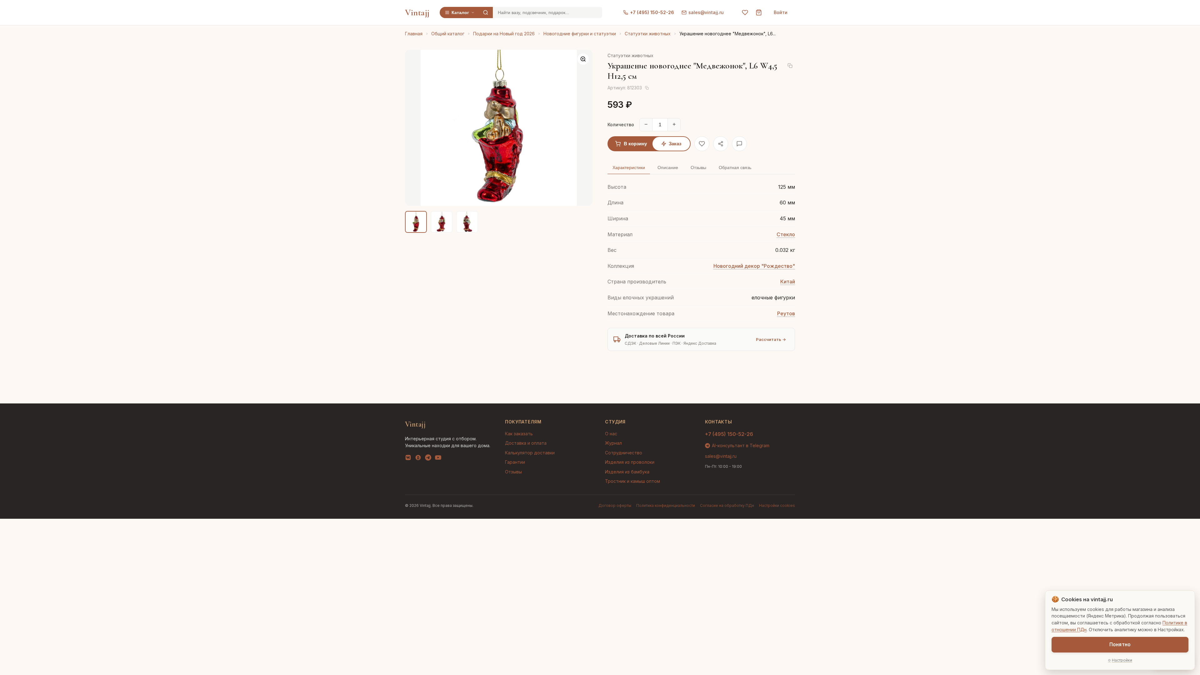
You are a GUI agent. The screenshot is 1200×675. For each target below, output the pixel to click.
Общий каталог (447, 33)
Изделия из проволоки (629, 462)
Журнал (613, 443)
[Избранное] (745, 12)
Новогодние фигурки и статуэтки (579, 33)
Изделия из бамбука (627, 471)
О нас (611, 433)
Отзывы (513, 471)
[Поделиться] (720, 143)
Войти (781, 12)
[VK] (408, 458)
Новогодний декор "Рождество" (754, 266)
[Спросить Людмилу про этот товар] (739, 143)
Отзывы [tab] (698, 167)
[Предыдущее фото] (415, 128)
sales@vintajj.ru (706, 12)
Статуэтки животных (648, 33)
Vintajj (417, 12)
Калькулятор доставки (530, 452)
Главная (413, 33)
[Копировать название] (790, 66)
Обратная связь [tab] (735, 167)
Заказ (675, 143)
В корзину (635, 143)
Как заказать (519, 433)
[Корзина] (758, 12)
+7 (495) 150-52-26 (652, 12)
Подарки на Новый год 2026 (504, 33)
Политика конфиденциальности (665, 505)
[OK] (418, 458)
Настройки (1122, 660)
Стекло (786, 234)
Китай (787, 281)
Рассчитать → (771, 339)
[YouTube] (438, 458)
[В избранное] (701, 143)
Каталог (460, 12)
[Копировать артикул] (647, 88)
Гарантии (515, 462)
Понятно (1120, 645)
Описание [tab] (668, 167)
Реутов (786, 313)
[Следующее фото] (582, 128)
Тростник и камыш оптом (632, 481)
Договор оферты (614, 505)
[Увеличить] (583, 59)
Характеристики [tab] (628, 167)
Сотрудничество (623, 452)
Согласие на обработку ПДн (727, 505)
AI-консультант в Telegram (740, 445)
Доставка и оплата (526, 443)
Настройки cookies (777, 505)
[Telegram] (428, 458)
